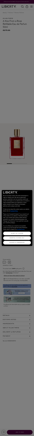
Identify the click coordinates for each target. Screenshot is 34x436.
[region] (17, 218)
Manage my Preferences (17, 242)
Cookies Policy (14, 211)
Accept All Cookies (17, 233)
